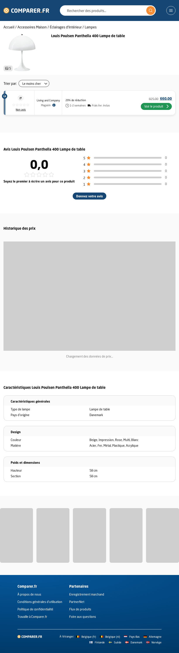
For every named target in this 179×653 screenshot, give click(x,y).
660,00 (166, 98)
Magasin (46, 105)
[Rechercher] (150, 10)
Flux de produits (80, 609)
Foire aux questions (82, 616)
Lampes (90, 27)
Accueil (8, 27)
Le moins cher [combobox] (31, 83)
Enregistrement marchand (86, 594)
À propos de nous (29, 594)
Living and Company (48, 100)
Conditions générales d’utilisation (39, 602)
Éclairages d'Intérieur (66, 27)
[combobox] (108, 10)
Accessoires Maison (32, 27)
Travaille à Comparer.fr (32, 616)
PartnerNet (76, 602)
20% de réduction (75, 100)
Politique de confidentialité (35, 609)
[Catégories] (171, 10)
